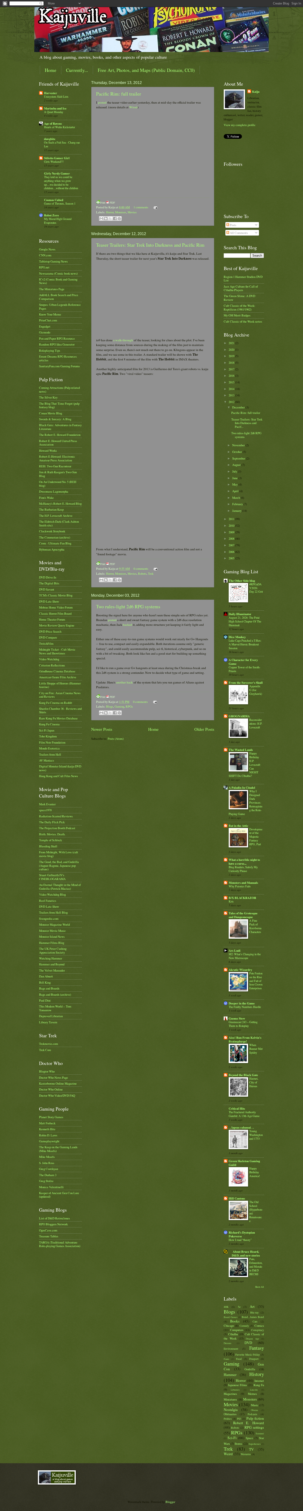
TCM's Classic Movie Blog (55, 595)
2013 (232, 395)
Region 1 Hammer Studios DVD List (243, 278)
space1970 (45, 810)
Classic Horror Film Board (55, 613)
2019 (232, 356)
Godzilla (250, 1369)
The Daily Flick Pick (52, 822)
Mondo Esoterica (49, 748)
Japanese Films (237, 1385)
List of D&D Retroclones (54, 1218)
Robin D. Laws (48, 1135)
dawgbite (49, 139)
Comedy (244, 1325)
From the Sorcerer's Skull (246, 682)
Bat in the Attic (238, 825)
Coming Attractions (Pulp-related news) (59, 389)
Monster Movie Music (52, 930)
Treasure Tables (48, 1236)
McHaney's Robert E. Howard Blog (60, 503)
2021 (232, 343)
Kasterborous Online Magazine (58, 1083)
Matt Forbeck (47, 1123)
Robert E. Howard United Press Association (58, 443)
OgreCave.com (48, 1230)
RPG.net (44, 267)
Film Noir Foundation (52, 742)
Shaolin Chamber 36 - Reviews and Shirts (60, 710)
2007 (232, 545)
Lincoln (254, 1389)
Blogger (170, 1502)
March (236, 497)
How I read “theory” (240, 1240)
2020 (232, 349)
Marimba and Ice (55, 108)
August (236, 465)
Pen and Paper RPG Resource (57, 338)
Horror (110, 212)
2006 (232, 552)
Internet (259, 1381)
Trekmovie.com (48, 1044)
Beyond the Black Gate (243, 1075)
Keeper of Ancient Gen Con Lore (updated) (59, 1195)
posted (102, 102)
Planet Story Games (51, 1117)
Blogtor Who (47, 1071)
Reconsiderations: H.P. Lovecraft (255, 723)
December (238, 407)
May (235, 484)
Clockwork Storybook (52, 531)
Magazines (230, 1394)
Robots (142, 573)
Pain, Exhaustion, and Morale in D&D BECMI (256, 1266)
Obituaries (230, 1414)
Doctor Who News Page (53, 1077)
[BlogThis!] (105, 218)
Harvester (50, 93)
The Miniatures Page (51, 289)
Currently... (77, 70)
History (256, 1374)
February (238, 504)
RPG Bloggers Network (53, 1224)
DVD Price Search (50, 631)
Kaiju (255, 91)
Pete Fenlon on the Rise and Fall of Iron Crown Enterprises (256, 980)
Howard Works (48, 450)
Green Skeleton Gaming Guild (244, 1163)
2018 (232, 362)
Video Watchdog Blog (52, 894)
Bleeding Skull (48, 846)
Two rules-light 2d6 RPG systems (128, 606)
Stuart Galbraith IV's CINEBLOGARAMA (52, 877)
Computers (236, 1330)
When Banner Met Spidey (256, 1048)
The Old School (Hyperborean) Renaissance (255, 1211)
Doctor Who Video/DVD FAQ (57, 1095)
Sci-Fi (231, 1437)
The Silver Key (48, 397)
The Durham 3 (47, 1175)
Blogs (109, 706)
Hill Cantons (237, 1198)
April (235, 491)
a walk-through (123, 340)
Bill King (45, 982)
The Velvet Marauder (52, 970)
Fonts (226, 1359)
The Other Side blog (242, 580)
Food (239, 1359)
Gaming (119, 706)
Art (252, 1306)
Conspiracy (257, 1330)
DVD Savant (46, 589)
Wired (133, 107)
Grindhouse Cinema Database (57, 671)
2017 (232, 369)
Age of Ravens (53, 123)
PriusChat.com (48, 320)
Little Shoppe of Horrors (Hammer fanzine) (60, 685)
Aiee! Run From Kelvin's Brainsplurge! (245, 1039)
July (235, 471)
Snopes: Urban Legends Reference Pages (60, 306)
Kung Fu (259, 1385)
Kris (231, 901)
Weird (228, 1453)
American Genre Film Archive (57, 677)
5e (239, 1307)
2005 (232, 558)
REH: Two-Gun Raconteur (55, 466)
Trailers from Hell (50, 754)
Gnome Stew (237, 1018)
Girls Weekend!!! (54, 161)
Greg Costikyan (48, 1169)
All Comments (238, 233)
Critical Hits (237, 1108)
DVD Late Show (49, 601)
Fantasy (256, 1348)
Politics (228, 1418)
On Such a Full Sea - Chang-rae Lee (62, 144)
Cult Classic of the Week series (243, 321)
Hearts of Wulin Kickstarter (59, 127)
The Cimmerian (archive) (54, 537)
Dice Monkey (237, 637)
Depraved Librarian (51, 1016)
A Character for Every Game (243, 662)
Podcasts (252, 1414)
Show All (259, 1286)
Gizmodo (44, 332)
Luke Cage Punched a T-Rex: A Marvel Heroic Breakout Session (245, 644)
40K (226, 1307)
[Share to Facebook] (114, 218)
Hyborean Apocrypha (51, 549)
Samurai (260, 1433)
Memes (252, 1394)
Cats (255, 1321)
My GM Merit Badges (237, 315)
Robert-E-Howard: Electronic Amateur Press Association (57, 458)
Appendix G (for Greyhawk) (255, 690)
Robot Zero (51, 215)
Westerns (246, 1454)
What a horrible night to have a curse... (244, 862)
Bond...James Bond (253, 1317)
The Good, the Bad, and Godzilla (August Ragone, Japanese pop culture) (59, 865)
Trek (150, 573)
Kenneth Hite (47, 1129)
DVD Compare (48, 637)
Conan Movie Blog (50, 413)
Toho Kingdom (48, 736)
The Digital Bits (49, 583)
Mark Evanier (47, 804)
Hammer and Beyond (51, 964)
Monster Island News (52, 936)
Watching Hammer (50, 958)
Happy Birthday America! (254, 1172)
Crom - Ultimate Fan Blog (55, 543)
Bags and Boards (49, 988)
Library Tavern (48, 1022)
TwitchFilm (46, 643)
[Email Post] (155, 207)
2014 (232, 389)
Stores (238, 1443)
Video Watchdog (49, 659)
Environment (231, 1348)
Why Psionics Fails (240, 886)
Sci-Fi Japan (46, 730)
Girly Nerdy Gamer (57, 173)
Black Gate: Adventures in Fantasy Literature (60, 427)
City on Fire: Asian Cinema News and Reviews (59, 695)
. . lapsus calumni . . (241, 1127)
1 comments (141, 207)
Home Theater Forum (52, 619)
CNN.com (45, 255)
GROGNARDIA (239, 716)
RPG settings (254, 1427)
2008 (232, 538)
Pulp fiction (255, 1418)
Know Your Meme (50, 314)
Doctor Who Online (51, 1089)
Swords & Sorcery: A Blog (55, 419)
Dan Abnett (46, 976)
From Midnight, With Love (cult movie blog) (58, 854)
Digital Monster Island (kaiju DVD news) (60, 768)
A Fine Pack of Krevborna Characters (255, 926)
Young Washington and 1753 (256, 1134)
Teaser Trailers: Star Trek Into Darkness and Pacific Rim (150, 245)
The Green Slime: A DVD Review (239, 298)
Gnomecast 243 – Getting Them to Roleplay (243, 1024)
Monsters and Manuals (243, 882)
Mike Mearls (47, 1157)
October (237, 452)
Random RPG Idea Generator (57, 344)
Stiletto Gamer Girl (57, 158)
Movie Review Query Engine (56, 625)
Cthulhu (233, 1334)
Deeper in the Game (242, 1003)
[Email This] (101, 218)
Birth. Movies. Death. (52, 834)
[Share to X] (110, 218)
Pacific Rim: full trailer (118, 94)
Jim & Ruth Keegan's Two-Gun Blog (58, 474)
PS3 (239, 1418)
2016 (232, 375)
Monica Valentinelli (51, 1187)
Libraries (235, 1389)
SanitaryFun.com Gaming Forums (59, 366)
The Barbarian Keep (51, 509)
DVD (248, 1342)
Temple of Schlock (50, 840)
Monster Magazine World (54, 924)
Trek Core (45, 1050)
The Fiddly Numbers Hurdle (245, 1007)
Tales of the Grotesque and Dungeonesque (243, 915)
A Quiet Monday (53, 112)
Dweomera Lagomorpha (53, 491)
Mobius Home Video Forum (56, 607)
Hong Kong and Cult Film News (58, 776)
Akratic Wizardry (240, 970)
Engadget (44, 326)
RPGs (129, 706)
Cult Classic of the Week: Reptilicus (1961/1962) (239, 307)
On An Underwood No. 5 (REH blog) (57, 483)
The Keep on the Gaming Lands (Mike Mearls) (58, 1149)
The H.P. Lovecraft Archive (55, 515)
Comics (259, 1325)
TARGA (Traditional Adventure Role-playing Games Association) (59, 1244)
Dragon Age (252, 1338)
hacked (127, 624)
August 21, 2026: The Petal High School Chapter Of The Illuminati (245, 621)
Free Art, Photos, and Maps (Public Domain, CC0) (146, 70)
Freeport (253, 1359)
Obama (254, 1410)
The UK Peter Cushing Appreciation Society (53, 950)
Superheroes (255, 1443)
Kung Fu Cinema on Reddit (55, 703)
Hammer (230, 1374)
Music (254, 1405)
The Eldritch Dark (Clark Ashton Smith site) (59, 523)
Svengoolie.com (48, 918)
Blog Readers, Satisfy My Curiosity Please (243, 869)
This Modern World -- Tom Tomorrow (55, 1008)
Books (235, 1321)
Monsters (120, 212)
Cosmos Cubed (53, 200)
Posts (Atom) (116, 738)
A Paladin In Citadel (242, 787)
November (238, 445)
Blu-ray (254, 1312)
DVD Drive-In (47, 577)
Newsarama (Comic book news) (58, 273)
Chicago (229, 1325)
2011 (232, 519)
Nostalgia (231, 1409)
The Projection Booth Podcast (57, 828)
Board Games (230, 1317)
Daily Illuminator (240, 614)
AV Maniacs (46, 760)
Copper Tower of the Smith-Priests (244, 669)
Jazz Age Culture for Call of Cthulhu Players (241, 288)
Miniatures (230, 1399)
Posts (232, 225)
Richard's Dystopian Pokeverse (242, 1234)
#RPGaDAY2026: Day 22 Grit (256, 588)
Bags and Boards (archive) (55, 994)
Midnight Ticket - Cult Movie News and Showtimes (57, 651)
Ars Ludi (235, 950)
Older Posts (204, 729)
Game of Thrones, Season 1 (60, 203)
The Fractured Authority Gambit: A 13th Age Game (244, 1114)
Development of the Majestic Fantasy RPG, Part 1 (255, 838)
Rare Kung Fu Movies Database (58, 718)
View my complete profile (239, 125)
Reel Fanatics (47, 900)
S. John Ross (46, 1163)
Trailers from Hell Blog (53, 912)
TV (251, 1449)
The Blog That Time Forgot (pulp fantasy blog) (59, 405)
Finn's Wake (46, 497)
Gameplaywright (49, 1141)
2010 (232, 525)
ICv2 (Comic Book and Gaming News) (58, 281)
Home (50, 70)
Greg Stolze (46, 1181)
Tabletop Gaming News (53, 261)
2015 (232, 382)
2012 (232, 402)
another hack (124, 682)
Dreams (227, 1343)
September (239, 458)
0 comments (141, 568)
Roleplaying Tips (49, 350)
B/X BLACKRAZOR (242, 898)
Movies (132, 212)
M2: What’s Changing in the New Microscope (245, 956)
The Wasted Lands (241, 750)
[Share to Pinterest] (119, 218)
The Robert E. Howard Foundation (59, 435)
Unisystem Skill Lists (56, 96)
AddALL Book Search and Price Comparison (58, 297)
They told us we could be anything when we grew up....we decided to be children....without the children (61, 182)
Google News (47, 249)
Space (249, 1438)
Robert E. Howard (248, 1422)
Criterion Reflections (52, 665)
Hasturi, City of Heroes (253, 1082)
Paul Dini (45, 1000)
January (237, 510)
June (235, 478)
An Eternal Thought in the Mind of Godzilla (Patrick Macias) (60, 886)
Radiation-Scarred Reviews (56, 816)
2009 (232, 532)
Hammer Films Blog (51, 943)
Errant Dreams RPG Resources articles (58, 358)
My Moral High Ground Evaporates (57, 220)
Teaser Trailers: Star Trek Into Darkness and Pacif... (246, 423)
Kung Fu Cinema (49, 724)
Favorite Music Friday (247, 1354)
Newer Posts (101, 729)
